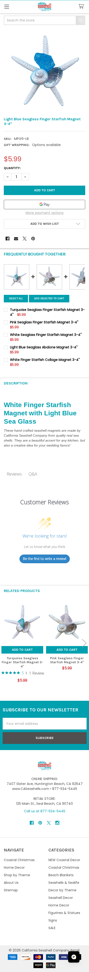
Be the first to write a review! (44, 558)
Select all (16, 298)
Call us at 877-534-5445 (44, 811)
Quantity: (12, 168)
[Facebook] (7, 238)
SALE (52, 928)
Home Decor (14, 867)
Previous (4, 643)
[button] (44, 224)
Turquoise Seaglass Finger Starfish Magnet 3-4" (22, 662)
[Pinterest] (33, 238)
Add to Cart (22, 650)
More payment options (45, 212)
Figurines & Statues (64, 912)
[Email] (16, 238)
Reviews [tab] (14, 474)
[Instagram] (57, 822)
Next (84, 643)
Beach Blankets (61, 875)
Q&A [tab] (32, 474)
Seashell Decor (60, 897)
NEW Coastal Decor (64, 860)
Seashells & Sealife (63, 882)
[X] (24, 238)
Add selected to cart (49, 298)
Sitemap (11, 890)
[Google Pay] (44, 204)
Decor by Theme (62, 890)
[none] (44, 71)
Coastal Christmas (19, 860)
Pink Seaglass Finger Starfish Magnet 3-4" (67, 660)
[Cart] (82, 6)
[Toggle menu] (6, 6)
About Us (11, 882)
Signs (52, 920)
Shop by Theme (17, 875)
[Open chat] (74, 957)
